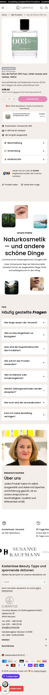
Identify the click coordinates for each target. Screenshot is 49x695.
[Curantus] (39, 552)
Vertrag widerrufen (11, 688)
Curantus (13, 671)
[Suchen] (41, 7)
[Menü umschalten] (2, 7)
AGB (37, 588)
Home (4, 15)
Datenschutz (7, 591)
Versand (15, 92)
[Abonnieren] (44, 582)
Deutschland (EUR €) (15, 655)
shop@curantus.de (10, 627)
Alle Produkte (16, 15)
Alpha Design (40, 671)
